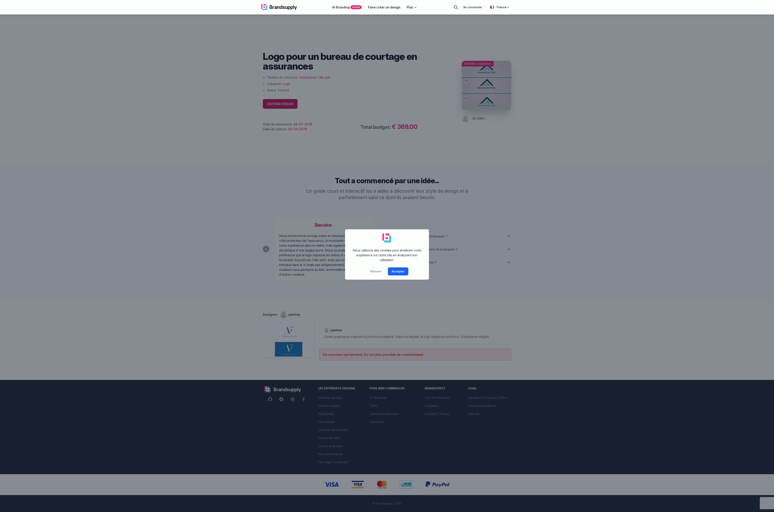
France (501, 7)
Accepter (398, 271)
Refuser (375, 271)
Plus (410, 7)
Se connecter (472, 7)
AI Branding (346, 7)
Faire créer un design (384, 7)
